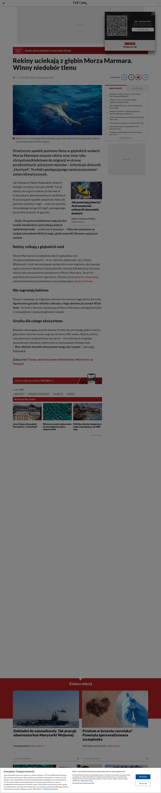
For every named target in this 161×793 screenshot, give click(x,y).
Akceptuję (143, 777)
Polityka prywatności (50, 789)
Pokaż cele (143, 783)
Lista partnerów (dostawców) (83, 783)
